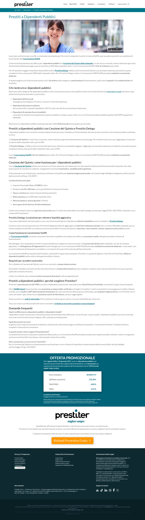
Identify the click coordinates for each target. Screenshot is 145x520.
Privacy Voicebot (20, 461)
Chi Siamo (111, 4)
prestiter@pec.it (72, 491)
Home (65, 4)
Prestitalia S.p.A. (109, 506)
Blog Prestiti (72, 4)
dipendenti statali (114, 91)
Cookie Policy (20, 467)
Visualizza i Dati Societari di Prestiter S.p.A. (72, 509)
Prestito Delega (61, 70)
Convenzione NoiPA (31, 59)
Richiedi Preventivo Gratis (70, 440)
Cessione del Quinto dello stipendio (78, 63)
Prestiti (82, 4)
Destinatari (91, 4)
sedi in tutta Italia (32, 299)
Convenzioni (101, 4)
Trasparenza (18, 465)
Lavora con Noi (122, 4)
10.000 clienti (19, 289)
